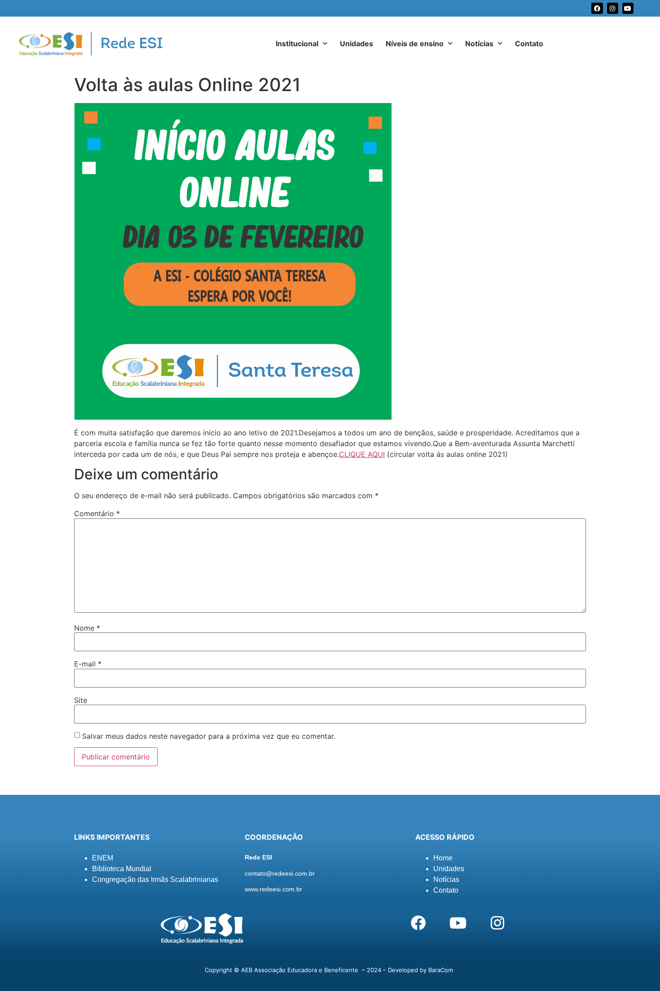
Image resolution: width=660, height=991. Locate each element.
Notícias (479, 43)
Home (443, 858)
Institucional (297, 43)
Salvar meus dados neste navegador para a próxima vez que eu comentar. (208, 736)
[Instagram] (612, 8)
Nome (87, 627)
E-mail (87, 663)
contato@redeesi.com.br (280, 873)
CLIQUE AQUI (362, 454)
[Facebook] (597, 8)
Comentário (97, 513)
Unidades (356, 43)
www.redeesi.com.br (273, 889)
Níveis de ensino (415, 43)
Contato (529, 43)
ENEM (102, 858)
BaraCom (440, 969)
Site (80, 700)
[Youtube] (628, 8)
